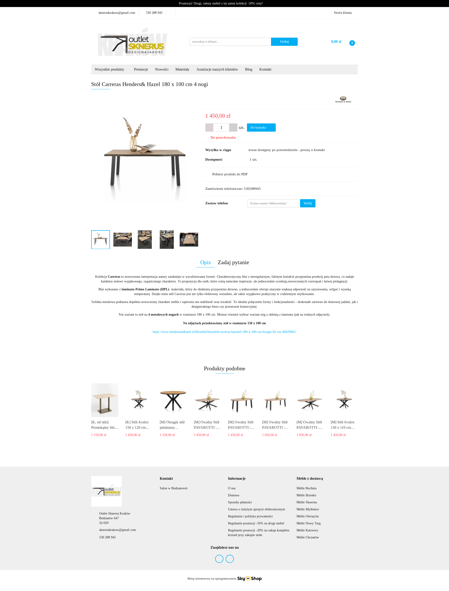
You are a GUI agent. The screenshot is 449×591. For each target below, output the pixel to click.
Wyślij (308, 203)
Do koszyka (258, 127)
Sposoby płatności (240, 502)
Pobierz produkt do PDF (230, 174)
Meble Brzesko (306, 495)
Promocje (141, 69)
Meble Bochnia (306, 488)
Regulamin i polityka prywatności (250, 516)
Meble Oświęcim (308, 516)
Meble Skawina (307, 502)
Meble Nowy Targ (309, 523)
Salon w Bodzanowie (174, 488)
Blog (248, 69)
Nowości (161, 69)
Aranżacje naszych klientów (217, 69)
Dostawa (233, 495)
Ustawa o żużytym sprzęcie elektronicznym (256, 509)
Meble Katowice (307, 530)
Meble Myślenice (308, 509)
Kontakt (265, 69)
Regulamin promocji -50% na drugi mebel (256, 523)
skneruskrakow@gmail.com (117, 530)
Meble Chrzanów (308, 537)
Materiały (182, 69)
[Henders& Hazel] (343, 99)
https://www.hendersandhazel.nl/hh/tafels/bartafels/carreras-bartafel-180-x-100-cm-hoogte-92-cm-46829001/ (224, 332)
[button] (166, 478)
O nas (231, 488)
